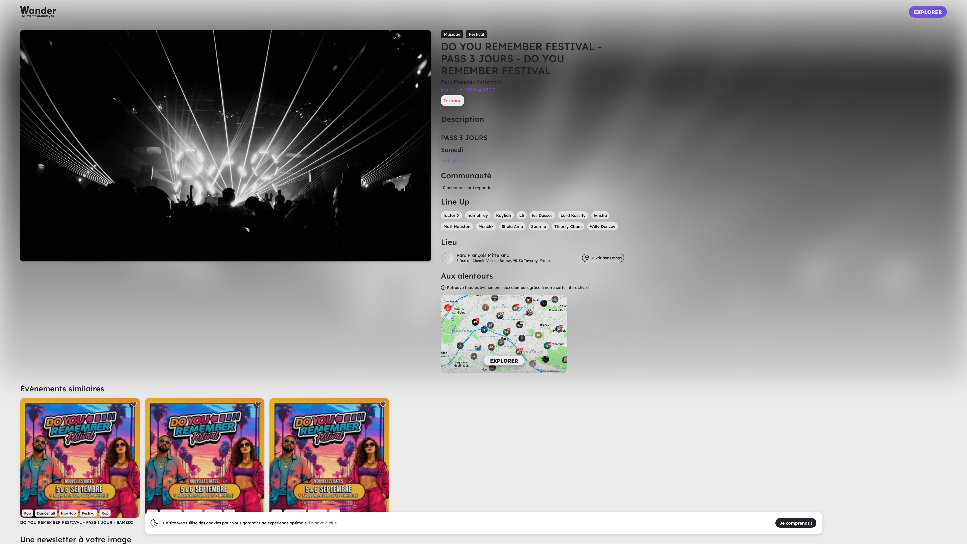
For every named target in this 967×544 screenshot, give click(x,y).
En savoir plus (323, 522)
